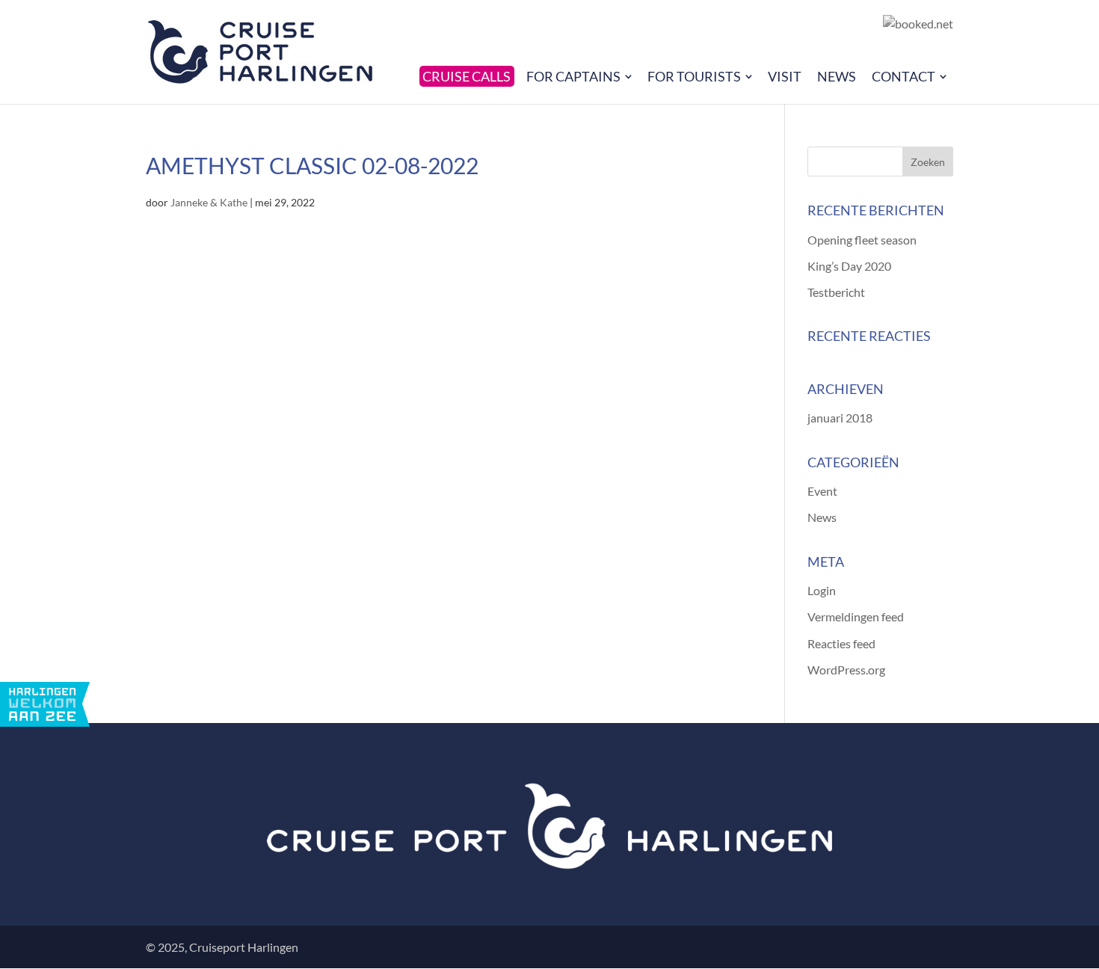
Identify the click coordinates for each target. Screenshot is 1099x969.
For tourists (694, 76)
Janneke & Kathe (208, 202)
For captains (573, 76)
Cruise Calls (466, 76)
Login (821, 590)
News (836, 76)
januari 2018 (839, 417)
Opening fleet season (862, 240)
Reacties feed (841, 643)
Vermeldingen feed (855, 616)
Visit (784, 76)
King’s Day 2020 (849, 266)
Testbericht (836, 292)
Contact (903, 76)
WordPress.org (846, 669)
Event (822, 491)
